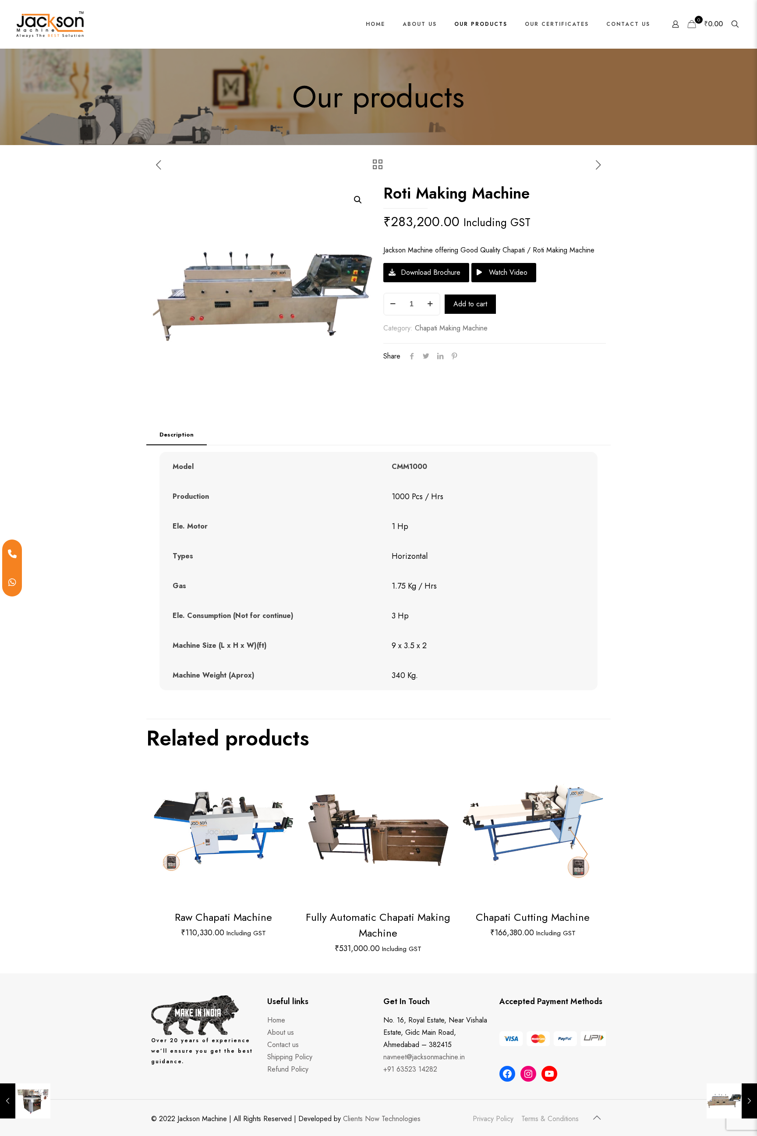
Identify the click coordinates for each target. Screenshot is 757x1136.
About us (280, 1032)
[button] (358, 200)
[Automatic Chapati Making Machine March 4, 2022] (732, 1100)
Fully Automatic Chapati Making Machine (378, 925)
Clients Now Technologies (382, 1119)
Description (176, 434)
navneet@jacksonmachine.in (424, 1057)
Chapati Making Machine (451, 328)
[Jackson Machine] (50, 24)
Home (276, 1020)
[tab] (176, 435)
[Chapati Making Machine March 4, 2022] (25, 1100)
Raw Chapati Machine (223, 917)
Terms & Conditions (550, 1119)
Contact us (283, 1045)
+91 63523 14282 (410, 1069)
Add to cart (470, 304)
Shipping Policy (289, 1057)
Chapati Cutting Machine (533, 917)
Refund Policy (287, 1069)
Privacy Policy (493, 1119)
